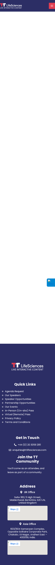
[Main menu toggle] (52, 6)
